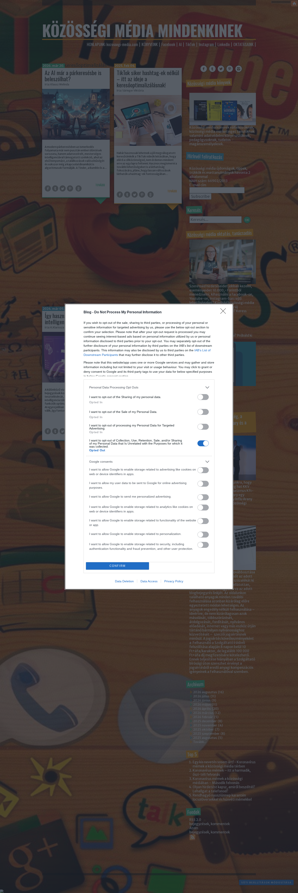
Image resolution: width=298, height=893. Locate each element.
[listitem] (149, 387)
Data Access (149, 581)
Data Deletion (124, 581)
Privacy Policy (173, 581)
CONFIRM (118, 565)
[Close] (224, 312)
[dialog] (149, 446)
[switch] (203, 397)
